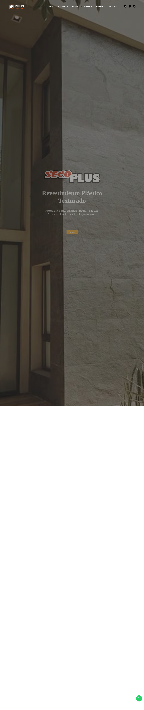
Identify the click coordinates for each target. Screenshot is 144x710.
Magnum (99, 6)
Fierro (75, 6)
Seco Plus (62, 6)
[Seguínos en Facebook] (130, 6)
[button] (3, 355)
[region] (72, 355)
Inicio (51, 6)
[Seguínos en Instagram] (134, 6)
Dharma (87, 6)
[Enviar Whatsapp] (125, 6)
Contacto (113, 6)
